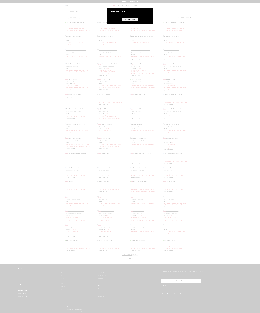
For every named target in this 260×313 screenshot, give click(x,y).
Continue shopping (130, 19)
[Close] (151, 9)
